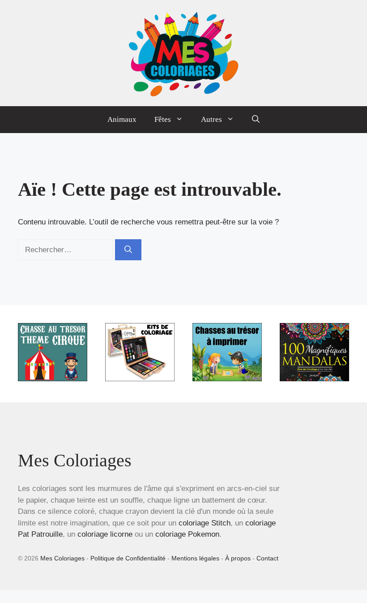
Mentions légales (195, 558)
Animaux (122, 119)
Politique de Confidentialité (128, 558)
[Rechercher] (128, 250)
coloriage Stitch (204, 523)
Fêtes (162, 119)
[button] (256, 119)
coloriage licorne (104, 534)
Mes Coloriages (62, 558)
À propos (238, 558)
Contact (267, 558)
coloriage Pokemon (187, 534)
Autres (211, 119)
